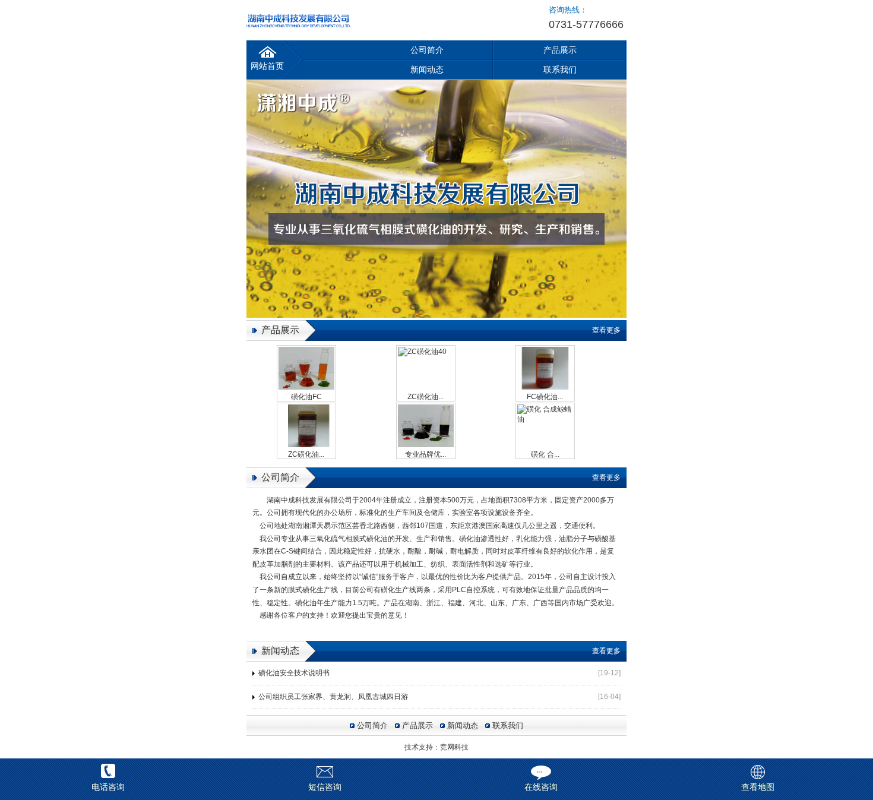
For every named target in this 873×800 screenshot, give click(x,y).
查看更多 (606, 330)
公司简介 (427, 50)
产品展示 (560, 50)
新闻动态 (427, 69)
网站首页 (267, 66)
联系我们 (560, 69)
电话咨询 (108, 787)
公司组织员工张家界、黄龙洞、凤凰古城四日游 (333, 697)
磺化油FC (306, 397)
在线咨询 (541, 787)
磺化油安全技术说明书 (294, 673)
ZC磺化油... (425, 397)
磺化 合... (545, 454)
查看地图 (757, 787)
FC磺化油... (545, 397)
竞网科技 (454, 747)
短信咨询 (324, 787)
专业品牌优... (425, 454)
